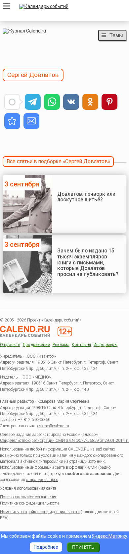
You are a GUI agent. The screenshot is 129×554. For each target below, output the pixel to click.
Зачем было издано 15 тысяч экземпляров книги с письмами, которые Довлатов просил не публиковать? (87, 262)
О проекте (10, 345)
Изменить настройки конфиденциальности (40, 512)
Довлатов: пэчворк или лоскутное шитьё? (86, 197)
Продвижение (36, 345)
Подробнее (46, 547)
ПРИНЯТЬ (83, 547)
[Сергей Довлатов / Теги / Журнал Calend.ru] (12, 121)
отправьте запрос (42, 479)
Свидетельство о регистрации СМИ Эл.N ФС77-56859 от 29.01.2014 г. (64, 440)
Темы (116, 35)
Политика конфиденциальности (29, 503)
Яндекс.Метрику (109, 536)
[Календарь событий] (71, 6)
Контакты (81, 345)
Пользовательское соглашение (28, 497)
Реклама (61, 345)
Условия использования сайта (28, 488)
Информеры (105, 345)
